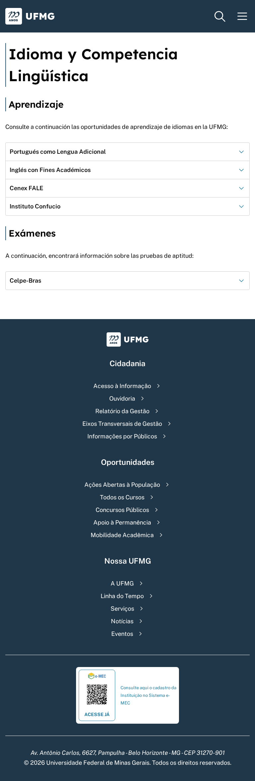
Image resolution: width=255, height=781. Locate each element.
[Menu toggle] (242, 16)
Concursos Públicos (122, 509)
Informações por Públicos (122, 436)
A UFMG (122, 583)
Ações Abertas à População (122, 484)
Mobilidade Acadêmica (122, 534)
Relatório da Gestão (122, 411)
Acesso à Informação (122, 385)
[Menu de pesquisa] (219, 16)
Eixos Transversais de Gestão (122, 423)
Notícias (122, 621)
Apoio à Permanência (122, 522)
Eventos (122, 633)
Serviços (122, 608)
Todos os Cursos (122, 497)
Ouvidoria (122, 398)
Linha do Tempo (122, 595)
